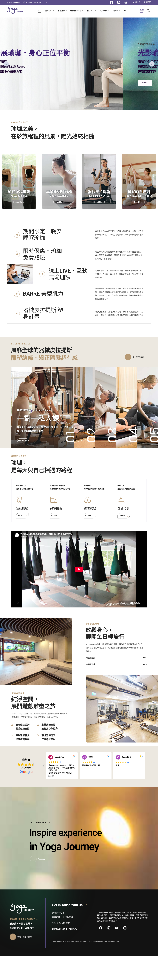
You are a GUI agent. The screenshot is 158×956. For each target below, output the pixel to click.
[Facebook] (100, 927)
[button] (13, 2)
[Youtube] (116, 927)
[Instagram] (108, 927)
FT (119, 941)
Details (21, 83)
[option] (79, 64)
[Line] (124, 927)
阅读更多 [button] (51, 776)
